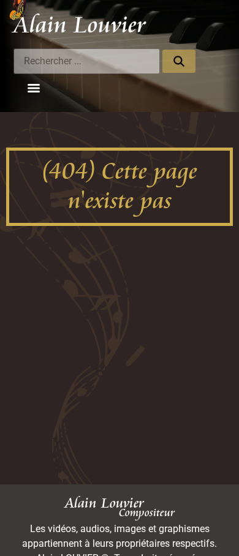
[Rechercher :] (86, 61)
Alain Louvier (79, 25)
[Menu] (34, 88)
